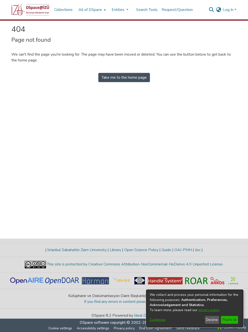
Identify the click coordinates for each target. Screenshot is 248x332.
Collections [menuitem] (63, 9)
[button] (30, 10)
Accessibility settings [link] (93, 328)
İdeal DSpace (145, 315)
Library (115, 250)
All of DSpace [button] (90, 9)
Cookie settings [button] (60, 328)
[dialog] (194, 308)
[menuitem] (92, 9)
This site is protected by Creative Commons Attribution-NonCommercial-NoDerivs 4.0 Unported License (134, 264)
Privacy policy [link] (124, 328)
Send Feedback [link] (188, 328)
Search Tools (147, 9)
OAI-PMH (183, 250)
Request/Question (177, 9)
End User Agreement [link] (155, 328)
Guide (166, 250)
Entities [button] (118, 9)
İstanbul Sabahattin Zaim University (77, 250)
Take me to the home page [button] (124, 77)
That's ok (229, 319)
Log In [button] (228, 9)
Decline (212, 319)
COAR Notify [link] (234, 327)
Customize (157, 319)
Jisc (198, 250)
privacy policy (208, 310)
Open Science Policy (141, 250)
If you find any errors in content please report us (124, 301)
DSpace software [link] (94, 322)
